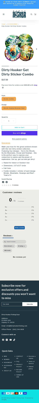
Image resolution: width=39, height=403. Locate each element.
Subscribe (30, 304)
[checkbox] (7, 250)
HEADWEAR (8, 362)
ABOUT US (7, 370)
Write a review (19, 227)
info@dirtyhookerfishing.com (16, 326)
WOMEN (6, 359)
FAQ (17, 361)
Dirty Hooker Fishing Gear (11, 314)
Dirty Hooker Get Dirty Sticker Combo (14, 26)
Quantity (5, 117)
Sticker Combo (9, 99)
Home (4, 24)
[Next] (36, 49)
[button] (19, 207)
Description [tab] (6, 143)
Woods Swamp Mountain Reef (14, 108)
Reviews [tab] (8, 236)
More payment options (19, 139)
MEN (5, 356)
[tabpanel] (19, 259)
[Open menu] (4, 14)
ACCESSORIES (12, 24)
